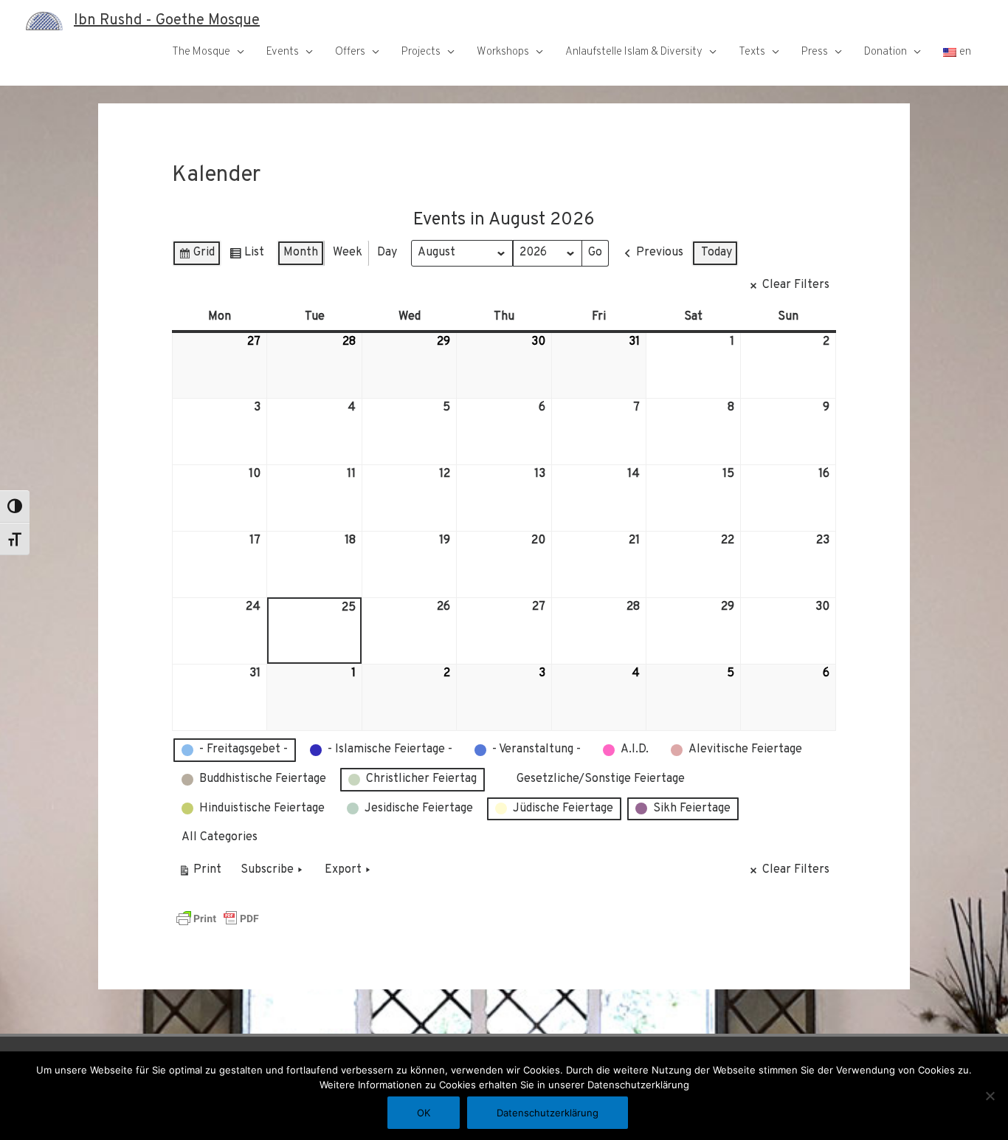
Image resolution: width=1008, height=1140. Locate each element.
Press (814, 52)
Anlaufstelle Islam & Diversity (634, 52)
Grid (196, 256)
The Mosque (201, 52)
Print (199, 873)
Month (300, 252)
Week (347, 252)
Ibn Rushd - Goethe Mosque (167, 20)
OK (423, 1113)
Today (716, 252)
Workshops (503, 52)
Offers (350, 52)
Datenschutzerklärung (547, 1113)
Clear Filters (795, 285)
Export (343, 869)
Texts (752, 52)
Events (282, 52)
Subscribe (267, 869)
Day (387, 252)
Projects (421, 52)
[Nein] (989, 1095)
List (246, 256)
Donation (885, 52)
